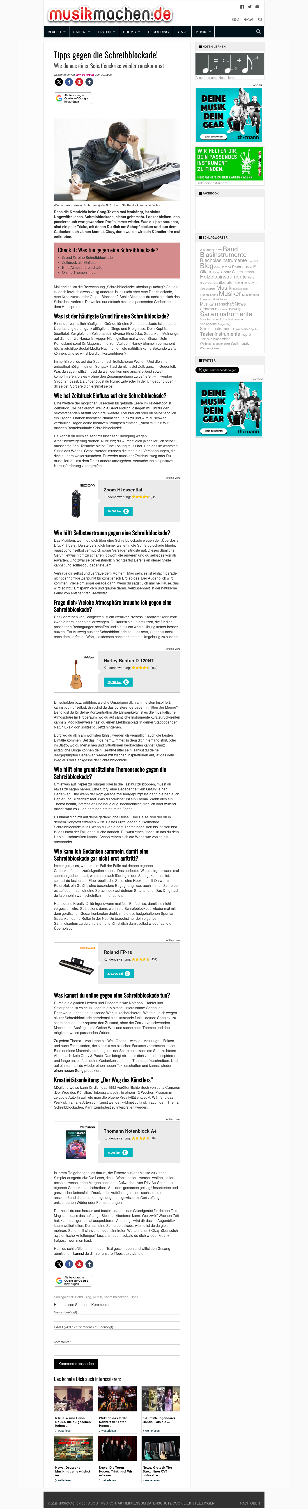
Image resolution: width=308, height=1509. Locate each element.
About (235, 19)
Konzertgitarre (207, 288)
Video (226, 338)
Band (79, 1296)
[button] (59, 82)
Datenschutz (159, 1503)
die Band (110, 408)
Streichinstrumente (217, 328)
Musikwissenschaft (217, 304)
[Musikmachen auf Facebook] (242, 8)
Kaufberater (223, 282)
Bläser (54, 31)
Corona (226, 267)
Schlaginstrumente (231, 319)
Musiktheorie (220, 299)
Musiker (230, 293)
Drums (129, 31)
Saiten (79, 31)
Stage (182, 31)
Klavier (252, 282)
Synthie (254, 329)
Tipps (134, 1296)
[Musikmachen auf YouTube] (257, 8)
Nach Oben (250, 1503)
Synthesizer (242, 329)
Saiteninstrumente (226, 313)
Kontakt (248, 19)
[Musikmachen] (110, 13)
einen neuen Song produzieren (78, 1070)
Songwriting (224, 324)
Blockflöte (253, 261)
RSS (260, 19)
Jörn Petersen (85, 75)
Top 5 (246, 334)
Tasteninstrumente (220, 333)
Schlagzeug (208, 324)
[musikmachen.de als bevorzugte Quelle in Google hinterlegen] (73, 100)
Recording (158, 31)
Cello (217, 267)
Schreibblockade (116, 1296)
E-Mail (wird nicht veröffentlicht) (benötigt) (83, 1327)
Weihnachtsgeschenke (215, 343)
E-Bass (248, 267)
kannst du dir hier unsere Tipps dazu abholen (109, 1253)
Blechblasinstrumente (223, 259)
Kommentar (62, 1342)
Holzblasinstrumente (223, 276)
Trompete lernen (210, 339)
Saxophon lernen (209, 319)
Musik (200, 31)
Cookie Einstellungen (193, 1503)
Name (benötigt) (65, 1312)
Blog (88, 1296)
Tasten (104, 31)
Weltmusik (240, 343)
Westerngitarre (209, 348)
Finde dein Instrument (211, 182)
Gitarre (226, 271)
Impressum (135, 1503)
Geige (216, 272)
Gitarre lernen (243, 271)
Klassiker (241, 283)
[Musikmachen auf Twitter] (249, 8)
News (240, 303)
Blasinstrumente (223, 254)
